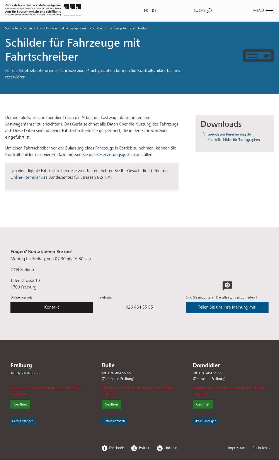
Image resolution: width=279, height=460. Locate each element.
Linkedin (170, 448)
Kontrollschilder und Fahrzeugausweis (62, 28)
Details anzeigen (23, 421)
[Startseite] (71, 10)
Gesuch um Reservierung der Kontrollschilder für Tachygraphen (234, 137)
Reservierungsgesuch (115, 155)
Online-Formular (25, 177)
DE (154, 11)
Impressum (236, 448)
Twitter (144, 448)
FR (146, 11)
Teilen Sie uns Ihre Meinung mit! (227, 307)
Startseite (11, 28)
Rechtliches (261, 448)
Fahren (27, 28)
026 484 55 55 (139, 307)
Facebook (116, 448)
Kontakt (51, 307)
